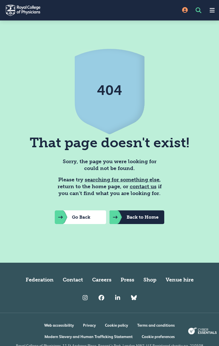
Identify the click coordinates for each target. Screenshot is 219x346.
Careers (101, 280)
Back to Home (143, 217)
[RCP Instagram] (85, 298)
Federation (40, 280)
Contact (73, 280)
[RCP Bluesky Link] (134, 298)
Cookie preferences (158, 336)
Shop (150, 280)
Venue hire (180, 280)
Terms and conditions (156, 325)
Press (127, 280)
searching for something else (122, 180)
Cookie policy (116, 325)
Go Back (81, 217)
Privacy (89, 325)
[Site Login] (185, 10)
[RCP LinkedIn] (118, 298)
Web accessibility (59, 325)
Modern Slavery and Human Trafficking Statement (88, 336)
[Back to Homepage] (55, 10)
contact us (143, 186)
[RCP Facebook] (101, 298)
